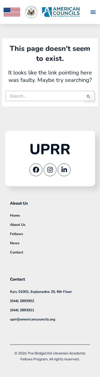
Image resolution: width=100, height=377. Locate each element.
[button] (93, 12)
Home (15, 215)
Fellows (16, 233)
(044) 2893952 (22, 300)
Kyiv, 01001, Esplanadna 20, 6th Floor (41, 291)
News (14, 243)
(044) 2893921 (22, 310)
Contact (16, 252)
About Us (17, 224)
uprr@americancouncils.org (32, 319)
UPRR (50, 149)
